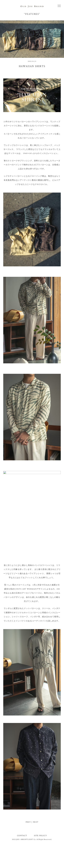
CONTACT (22, 835)
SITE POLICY (40, 835)
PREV (28, 822)
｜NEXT (34, 822)
